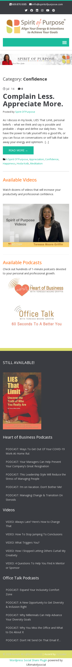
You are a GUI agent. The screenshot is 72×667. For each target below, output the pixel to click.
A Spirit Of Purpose (17, 159)
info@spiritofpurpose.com (47, 4)
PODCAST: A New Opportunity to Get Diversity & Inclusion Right (35, 605)
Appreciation (36, 159)
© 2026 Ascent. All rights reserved (22, 654)
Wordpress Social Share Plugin (29, 660)
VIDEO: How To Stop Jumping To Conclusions (34, 534)
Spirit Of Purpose (25, 111)
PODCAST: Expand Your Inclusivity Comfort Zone (32, 592)
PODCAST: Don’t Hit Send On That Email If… (33, 640)
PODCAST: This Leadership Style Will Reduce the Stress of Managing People (36, 477)
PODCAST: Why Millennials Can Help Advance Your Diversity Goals (34, 617)
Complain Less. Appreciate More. (33, 100)
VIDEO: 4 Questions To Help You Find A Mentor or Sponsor (35, 565)
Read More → (18, 150)
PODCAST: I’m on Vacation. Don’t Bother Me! (34, 487)
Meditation (36, 163)
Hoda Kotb (23, 163)
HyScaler (61, 654)
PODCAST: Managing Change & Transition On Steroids (34, 497)
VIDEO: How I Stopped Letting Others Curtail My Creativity (35, 553)
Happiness (9, 163)
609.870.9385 (19, 4)
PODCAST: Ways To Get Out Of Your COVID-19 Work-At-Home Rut (35, 451)
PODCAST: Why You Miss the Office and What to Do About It (34, 630)
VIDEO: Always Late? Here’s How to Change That (33, 524)
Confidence (52, 159)
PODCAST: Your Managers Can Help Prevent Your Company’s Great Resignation (33, 464)
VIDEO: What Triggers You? (22, 542)
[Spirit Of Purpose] (36, 25)
